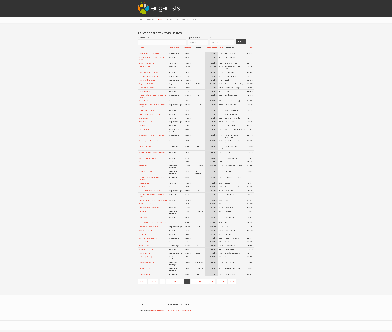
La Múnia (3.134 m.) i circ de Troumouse (152, 135)
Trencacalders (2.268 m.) (147, 263)
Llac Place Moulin (144, 268)
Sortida (141, 48)
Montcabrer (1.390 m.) (146, 249)
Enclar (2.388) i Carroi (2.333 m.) (149, 114)
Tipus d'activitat (194, 38)
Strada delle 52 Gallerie (146, 88)
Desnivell (187, 48)
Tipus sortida (174, 48)
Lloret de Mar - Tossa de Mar (148, 72)
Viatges (185, 20)
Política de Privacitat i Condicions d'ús (180, 311)
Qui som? (150, 20)
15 (181, 281)
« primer (142, 281)
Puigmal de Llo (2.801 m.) (147, 80)
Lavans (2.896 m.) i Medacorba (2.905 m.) (152, 223)
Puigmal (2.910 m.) (145, 253)
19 (206, 281)
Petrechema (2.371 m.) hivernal (149, 53)
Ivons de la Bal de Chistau (147, 158)
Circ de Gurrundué (145, 91)
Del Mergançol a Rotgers (147, 204)
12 (162, 281)
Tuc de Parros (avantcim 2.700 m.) (150, 191)
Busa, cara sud (144, 118)
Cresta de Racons (144, 274)
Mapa (194, 20)
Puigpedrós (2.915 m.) (146, 122)
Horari (221, 48)
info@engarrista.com (157, 311)
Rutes (160, 20)
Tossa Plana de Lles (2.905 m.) (149, 76)
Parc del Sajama (144, 183)
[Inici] (159, 8)
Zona (211, 38)
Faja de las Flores (144, 129)
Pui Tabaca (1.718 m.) (146, 230)
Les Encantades (144, 242)
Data (251, 48)
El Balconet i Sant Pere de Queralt (150, 208)
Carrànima (142, 125)
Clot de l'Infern (143, 234)
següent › (222, 281)
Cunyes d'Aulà (143, 217)
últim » (232, 281)
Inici (141, 20)
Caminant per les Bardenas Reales (150, 141)
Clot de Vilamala (144, 187)
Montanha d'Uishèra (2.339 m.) (149, 227)
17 (193, 281)
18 (200, 281)
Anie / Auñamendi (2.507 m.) (148, 238)
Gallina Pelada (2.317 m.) (147, 63)
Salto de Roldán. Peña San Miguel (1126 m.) (153, 200)
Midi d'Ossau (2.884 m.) (146, 146)
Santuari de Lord (144, 67)
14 (175, 281)
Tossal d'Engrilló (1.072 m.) (147, 110)
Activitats (170, 19)
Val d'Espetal (143, 166)
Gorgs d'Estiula (144, 101)
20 (212, 281)
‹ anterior (153, 281)
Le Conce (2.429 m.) (145, 257)
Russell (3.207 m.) (144, 246)
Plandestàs (142, 211)
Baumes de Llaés (144, 162)
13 (169, 281)
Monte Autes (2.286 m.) (146, 171)
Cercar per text (143, 38)
